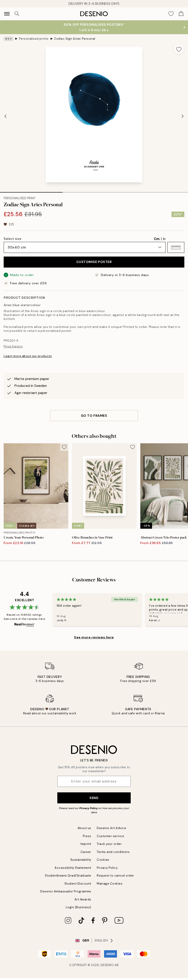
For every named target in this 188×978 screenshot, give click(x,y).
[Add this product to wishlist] (178, 48)
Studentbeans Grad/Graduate (68, 875)
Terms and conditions (113, 852)
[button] (175, 247)
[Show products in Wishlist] (171, 13)
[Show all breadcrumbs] (8, 38)
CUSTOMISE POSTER (94, 262)
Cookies (103, 860)
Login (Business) (78, 907)
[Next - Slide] (182, 116)
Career (85, 852)
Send (93, 798)
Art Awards (83, 899)
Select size (12, 239)
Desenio (107, 965)
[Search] (17, 13)
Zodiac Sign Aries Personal (74, 39)
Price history (13, 346)
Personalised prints (34, 39)
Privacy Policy (88, 808)
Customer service (110, 836)
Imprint (85, 844)
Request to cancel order (115, 875)
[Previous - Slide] (5, 116)
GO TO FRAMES (94, 416)
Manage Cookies (109, 884)
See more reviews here (94, 637)
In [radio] (164, 239)
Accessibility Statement (73, 868)
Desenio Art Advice (111, 828)
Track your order (109, 844)
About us (84, 828)
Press (87, 836)
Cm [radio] (157, 239)
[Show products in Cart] (181, 13)
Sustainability (80, 860)
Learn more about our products (28, 356)
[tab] (31, 191)
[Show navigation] (7, 13)
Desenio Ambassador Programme (65, 891)
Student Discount (77, 884)
